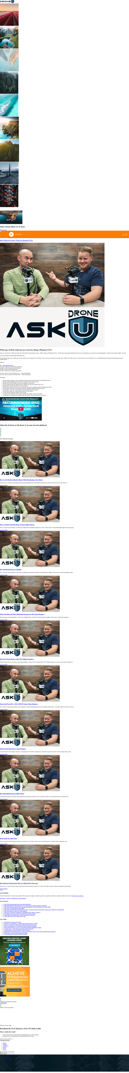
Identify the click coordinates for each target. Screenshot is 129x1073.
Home (4, 1043)
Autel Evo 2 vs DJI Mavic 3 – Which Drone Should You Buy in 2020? (21, 923)
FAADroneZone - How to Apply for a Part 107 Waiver (17, 930)
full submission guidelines (77, 895)
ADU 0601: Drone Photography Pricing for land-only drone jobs (19, 915)
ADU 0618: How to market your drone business (15, 911)
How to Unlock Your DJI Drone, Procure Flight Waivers (17, 525)
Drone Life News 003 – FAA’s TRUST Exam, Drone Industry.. (19, 704)
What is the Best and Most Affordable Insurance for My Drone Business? (22, 614)
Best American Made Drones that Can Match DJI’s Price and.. (19, 883)
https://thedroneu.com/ (8, 365)
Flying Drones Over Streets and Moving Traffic (16, 934)
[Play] (12, 234)
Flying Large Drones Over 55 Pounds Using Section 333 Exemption (20, 926)
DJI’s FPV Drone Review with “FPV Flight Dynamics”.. (17, 659)
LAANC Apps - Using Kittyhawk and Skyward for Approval (18, 929)
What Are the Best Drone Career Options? (13, 749)
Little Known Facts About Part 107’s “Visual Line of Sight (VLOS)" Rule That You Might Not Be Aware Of (30, 931)
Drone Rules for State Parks (8, 838)
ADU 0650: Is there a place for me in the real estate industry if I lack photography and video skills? (27, 907)
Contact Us (5, 1045)
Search (4, 1049)
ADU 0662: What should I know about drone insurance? (17, 904)
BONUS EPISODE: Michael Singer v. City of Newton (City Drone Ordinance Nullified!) (25, 905)
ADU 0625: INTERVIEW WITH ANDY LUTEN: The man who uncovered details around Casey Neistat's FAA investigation (34, 909)
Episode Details (3, 485)
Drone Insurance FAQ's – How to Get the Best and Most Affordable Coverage (22, 927)
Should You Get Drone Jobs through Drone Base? (16, 933)
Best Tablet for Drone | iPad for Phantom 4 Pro (16, 240)
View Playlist (3, 1003)
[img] (126, 234)
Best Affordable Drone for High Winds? (12, 793)
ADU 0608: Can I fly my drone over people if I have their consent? (20, 913)
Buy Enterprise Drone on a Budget (10, 569)
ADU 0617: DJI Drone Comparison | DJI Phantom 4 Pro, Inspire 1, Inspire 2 (22, 912)
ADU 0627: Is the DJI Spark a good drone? (14, 908)
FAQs (4, 1048)
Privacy (6, 1059)
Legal (5, 1058)
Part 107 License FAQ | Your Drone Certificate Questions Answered (20, 924)
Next (5, 230)
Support (5, 1044)
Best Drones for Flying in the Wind (12, 922)
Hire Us (5, 1047)
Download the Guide (5, 1040)
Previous (2, 230)
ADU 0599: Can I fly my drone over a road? (15, 916)
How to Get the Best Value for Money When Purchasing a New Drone (21, 480)
